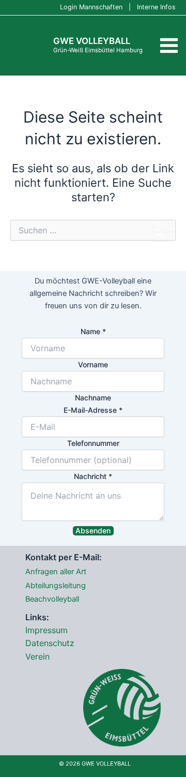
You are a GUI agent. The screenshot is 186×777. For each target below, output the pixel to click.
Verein (37, 656)
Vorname (93, 364)
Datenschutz (49, 643)
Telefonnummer (93, 443)
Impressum (46, 630)
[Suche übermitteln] (160, 233)
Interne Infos (156, 7)
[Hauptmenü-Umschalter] (169, 45)
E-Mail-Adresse (93, 410)
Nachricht (93, 476)
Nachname (93, 397)
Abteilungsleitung (55, 585)
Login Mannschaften (91, 7)
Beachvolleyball (52, 599)
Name (93, 331)
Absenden (93, 530)
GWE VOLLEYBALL (91, 41)
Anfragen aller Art (55, 571)
